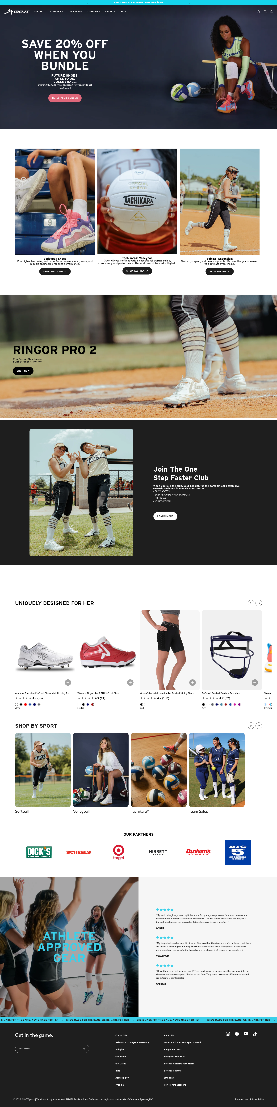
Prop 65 (119, 1085)
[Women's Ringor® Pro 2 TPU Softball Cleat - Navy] (87, 704)
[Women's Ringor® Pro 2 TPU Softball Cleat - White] (78, 704)
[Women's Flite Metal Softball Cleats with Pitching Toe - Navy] (34, 704)
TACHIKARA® (75, 11)
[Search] (264, 12)
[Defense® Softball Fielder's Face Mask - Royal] (230, 704)
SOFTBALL (39, 11)
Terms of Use (241, 1099)
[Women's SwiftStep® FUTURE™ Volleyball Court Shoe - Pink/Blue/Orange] (270, 704)
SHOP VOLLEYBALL (55, 271)
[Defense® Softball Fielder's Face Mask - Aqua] (221, 704)
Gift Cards (120, 1063)
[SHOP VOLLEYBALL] (55, 202)
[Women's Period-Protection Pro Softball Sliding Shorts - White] (145, 704)
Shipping (120, 1049)
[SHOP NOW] (138, 356)
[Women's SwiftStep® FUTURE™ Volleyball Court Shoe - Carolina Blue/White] (265, 704)
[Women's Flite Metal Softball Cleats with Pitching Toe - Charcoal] (39, 704)
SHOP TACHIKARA (137, 271)
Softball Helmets (172, 1070)
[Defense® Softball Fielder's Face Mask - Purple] (239, 704)
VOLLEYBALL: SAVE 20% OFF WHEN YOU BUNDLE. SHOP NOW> (138, 2)
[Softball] (43, 770)
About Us (169, 1035)
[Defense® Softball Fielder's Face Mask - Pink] (234, 704)
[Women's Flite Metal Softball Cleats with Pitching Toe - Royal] (30, 704)
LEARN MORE (165, 516)
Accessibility (122, 1077)
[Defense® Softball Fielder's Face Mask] (232, 650)
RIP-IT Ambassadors (175, 1085)
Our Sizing (120, 1056)
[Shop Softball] (220, 202)
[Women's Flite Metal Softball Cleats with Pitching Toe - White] (16, 704)
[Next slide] (272, 553)
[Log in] (257, 12)
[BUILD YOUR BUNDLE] (138, 67)
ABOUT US (110, 11)
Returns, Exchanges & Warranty (132, 1042)
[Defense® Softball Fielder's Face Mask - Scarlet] (225, 704)
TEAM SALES (93, 11)
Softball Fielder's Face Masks (179, 1063)
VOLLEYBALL (56, 11)
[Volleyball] (101, 770)
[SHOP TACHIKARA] (137, 201)
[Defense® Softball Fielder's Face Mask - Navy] (216, 704)
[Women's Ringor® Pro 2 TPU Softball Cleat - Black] (83, 704)
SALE (123, 11)
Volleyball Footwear (174, 1056)
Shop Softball (219, 271)
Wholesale (169, 1077)
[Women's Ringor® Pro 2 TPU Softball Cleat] (107, 650)
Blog (117, 1070)
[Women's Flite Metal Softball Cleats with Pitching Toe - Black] (21, 704)
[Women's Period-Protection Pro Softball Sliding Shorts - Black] (141, 704)
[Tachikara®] (159, 770)
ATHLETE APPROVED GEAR (69, 947)
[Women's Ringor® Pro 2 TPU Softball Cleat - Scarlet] (92, 704)
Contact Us (121, 1035)
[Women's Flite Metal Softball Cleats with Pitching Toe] (45, 650)
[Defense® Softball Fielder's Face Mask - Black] (203, 704)
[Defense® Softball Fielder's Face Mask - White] (207, 704)
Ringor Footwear (172, 1049)
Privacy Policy (257, 1099)
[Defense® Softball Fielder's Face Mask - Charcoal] (212, 704)
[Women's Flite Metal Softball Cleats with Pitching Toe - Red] (25, 704)
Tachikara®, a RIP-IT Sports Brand (182, 1042)
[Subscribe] (84, 1049)
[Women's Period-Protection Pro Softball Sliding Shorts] (170, 650)
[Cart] (270, 12)
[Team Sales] (217, 770)
